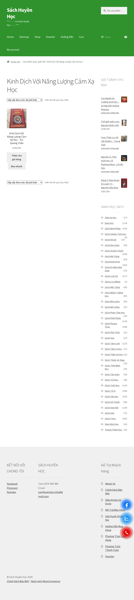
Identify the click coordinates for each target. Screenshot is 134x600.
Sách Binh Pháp (113, 228)
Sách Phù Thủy (112, 332)
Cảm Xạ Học (111, 217)
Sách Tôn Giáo (112, 374)
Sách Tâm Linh (112, 343)
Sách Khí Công (112, 256)
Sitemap (24, 36)
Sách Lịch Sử (111, 276)
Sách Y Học (110, 418)
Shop (37, 36)
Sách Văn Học (111, 396)
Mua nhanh (16, 166)
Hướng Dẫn (67, 36)
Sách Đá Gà (110, 239)
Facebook (12, 483)
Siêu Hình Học (112, 424)
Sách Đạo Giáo (112, 245)
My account (13, 49)
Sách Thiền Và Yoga (115, 360)
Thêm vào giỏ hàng (17, 157)
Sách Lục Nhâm (112, 281)
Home (10, 36)
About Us (110, 483)
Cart (81, 36)
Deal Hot (109, 223)
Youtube (11, 492)
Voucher (50, 36)
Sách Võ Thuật (112, 402)
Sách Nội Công (112, 307)
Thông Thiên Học (113, 429)
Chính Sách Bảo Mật (18, 581)
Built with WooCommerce (45, 581)
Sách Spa (109, 337)
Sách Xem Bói (111, 407)
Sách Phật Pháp (113, 318)
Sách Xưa (109, 413)
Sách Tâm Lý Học (113, 348)
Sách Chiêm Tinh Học (115, 234)
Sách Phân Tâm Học (115, 312)
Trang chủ (15, 61)
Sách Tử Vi (110, 390)
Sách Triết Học (112, 385)
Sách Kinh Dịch (112, 261)
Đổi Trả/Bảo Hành (115, 510)
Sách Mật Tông (112, 287)
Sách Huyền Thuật (114, 250)
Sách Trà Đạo (111, 379)
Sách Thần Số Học (114, 354)
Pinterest (12, 488)
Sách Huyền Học (19, 13)
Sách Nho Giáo (112, 301)
